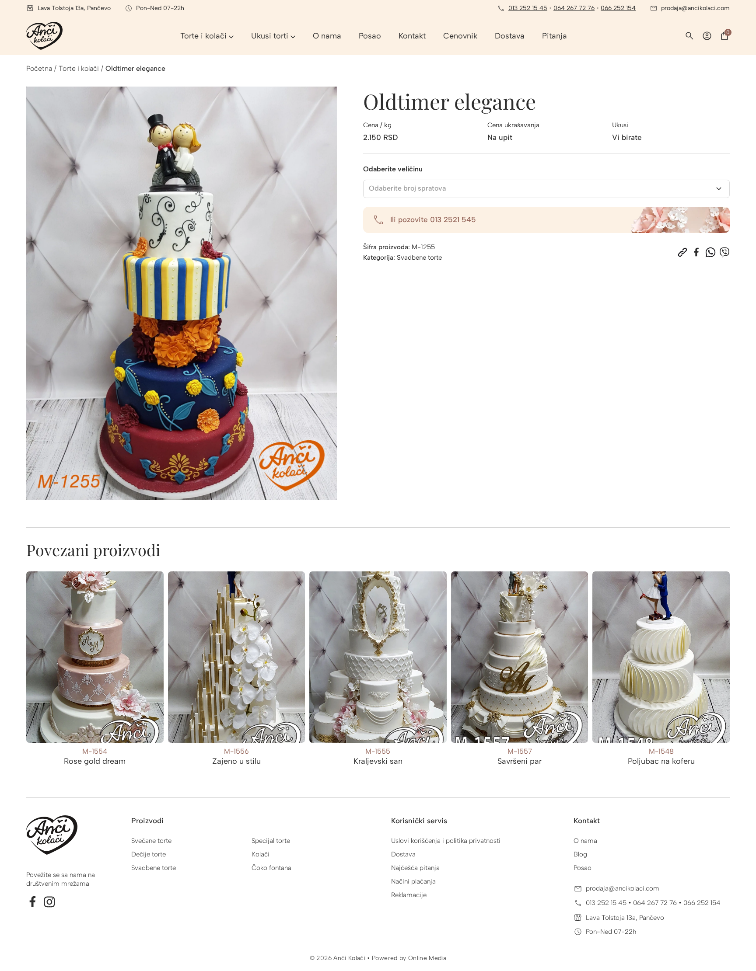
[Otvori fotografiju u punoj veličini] (181, 293)
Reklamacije (409, 895)
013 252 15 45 (527, 8)
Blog (580, 854)
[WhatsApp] (710, 252)
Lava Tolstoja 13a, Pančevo (625, 918)
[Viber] (724, 252)
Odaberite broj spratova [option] (407, 188)
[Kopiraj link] (682, 252)
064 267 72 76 (574, 8)
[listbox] (546, 189)
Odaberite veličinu (393, 169)
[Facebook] (696, 252)
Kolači (261, 854)
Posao (583, 868)
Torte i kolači (79, 68)
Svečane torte (151, 841)
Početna (39, 68)
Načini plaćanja (413, 881)
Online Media (427, 958)
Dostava (403, 854)
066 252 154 (618, 8)
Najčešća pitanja (415, 868)
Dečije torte (148, 854)
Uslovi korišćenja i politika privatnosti (445, 841)
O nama (585, 841)
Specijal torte (271, 841)
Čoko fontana (271, 868)
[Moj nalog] (707, 36)
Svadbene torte (419, 257)
